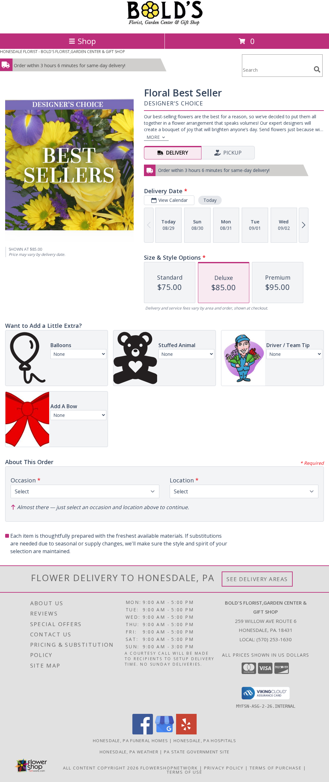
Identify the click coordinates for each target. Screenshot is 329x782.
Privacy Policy (224, 768)
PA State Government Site (196, 752)
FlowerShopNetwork (169, 768)
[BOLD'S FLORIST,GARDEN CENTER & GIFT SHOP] (164, 24)
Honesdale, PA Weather (129, 752)
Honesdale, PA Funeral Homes (130, 740)
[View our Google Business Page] (164, 733)
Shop (87, 41)
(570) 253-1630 (274, 639)
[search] (317, 69)
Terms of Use (184, 772)
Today (210, 200)
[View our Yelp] (186, 733)
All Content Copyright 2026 (101, 768)
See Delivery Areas (257, 579)
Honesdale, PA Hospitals (204, 740)
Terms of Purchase (276, 768)
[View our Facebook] (142, 733)
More (153, 137)
